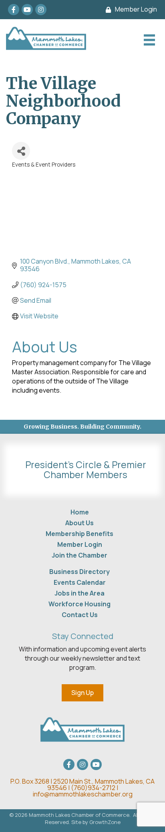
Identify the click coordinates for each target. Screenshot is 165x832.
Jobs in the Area (79, 593)
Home (79, 512)
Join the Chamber (79, 555)
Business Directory (79, 571)
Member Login (79, 544)
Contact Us (80, 614)
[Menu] (148, 40)
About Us (79, 522)
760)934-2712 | (96, 787)
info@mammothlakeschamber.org (83, 794)
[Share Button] (21, 151)
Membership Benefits (79, 533)
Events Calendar (80, 582)
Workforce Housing (79, 604)
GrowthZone (105, 822)
